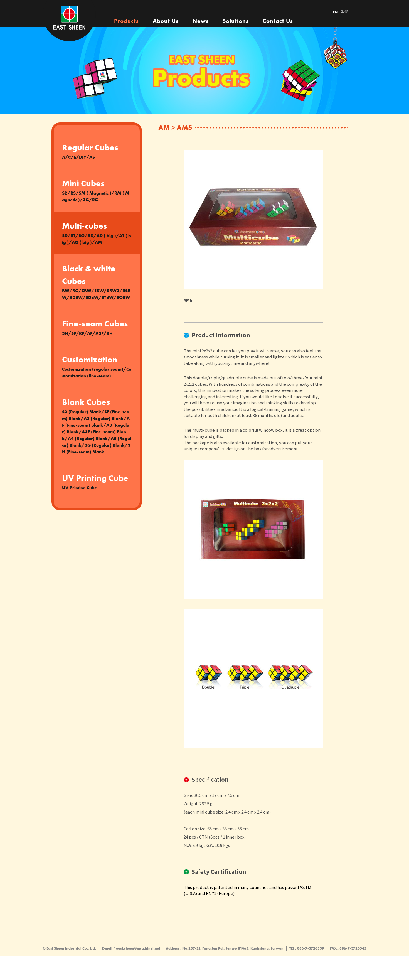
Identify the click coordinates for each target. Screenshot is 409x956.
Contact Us (278, 21)
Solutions (236, 21)
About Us (166, 21)
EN (335, 12)
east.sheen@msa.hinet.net (138, 948)
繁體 (344, 12)
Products (126, 21)
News (201, 21)
